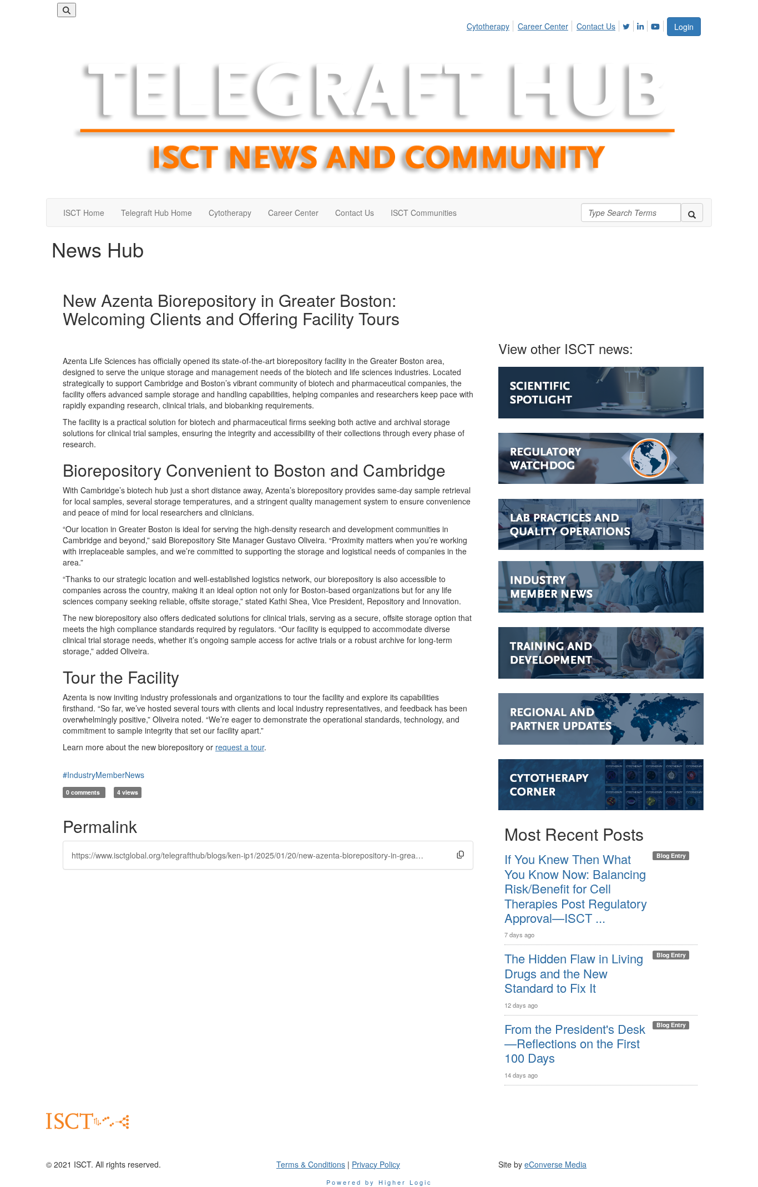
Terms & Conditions (310, 1164)
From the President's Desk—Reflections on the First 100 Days (574, 1043)
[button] (460, 854)
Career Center (543, 26)
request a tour (239, 746)
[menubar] (566, 24)
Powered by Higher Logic (379, 1182)
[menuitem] (491, 24)
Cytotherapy (488, 26)
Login (684, 26)
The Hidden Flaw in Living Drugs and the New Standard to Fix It (573, 972)
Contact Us (596, 26)
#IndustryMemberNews (103, 774)
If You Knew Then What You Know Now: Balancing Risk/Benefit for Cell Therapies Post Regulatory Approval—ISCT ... (575, 888)
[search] (692, 212)
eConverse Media (555, 1164)
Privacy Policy (376, 1164)
